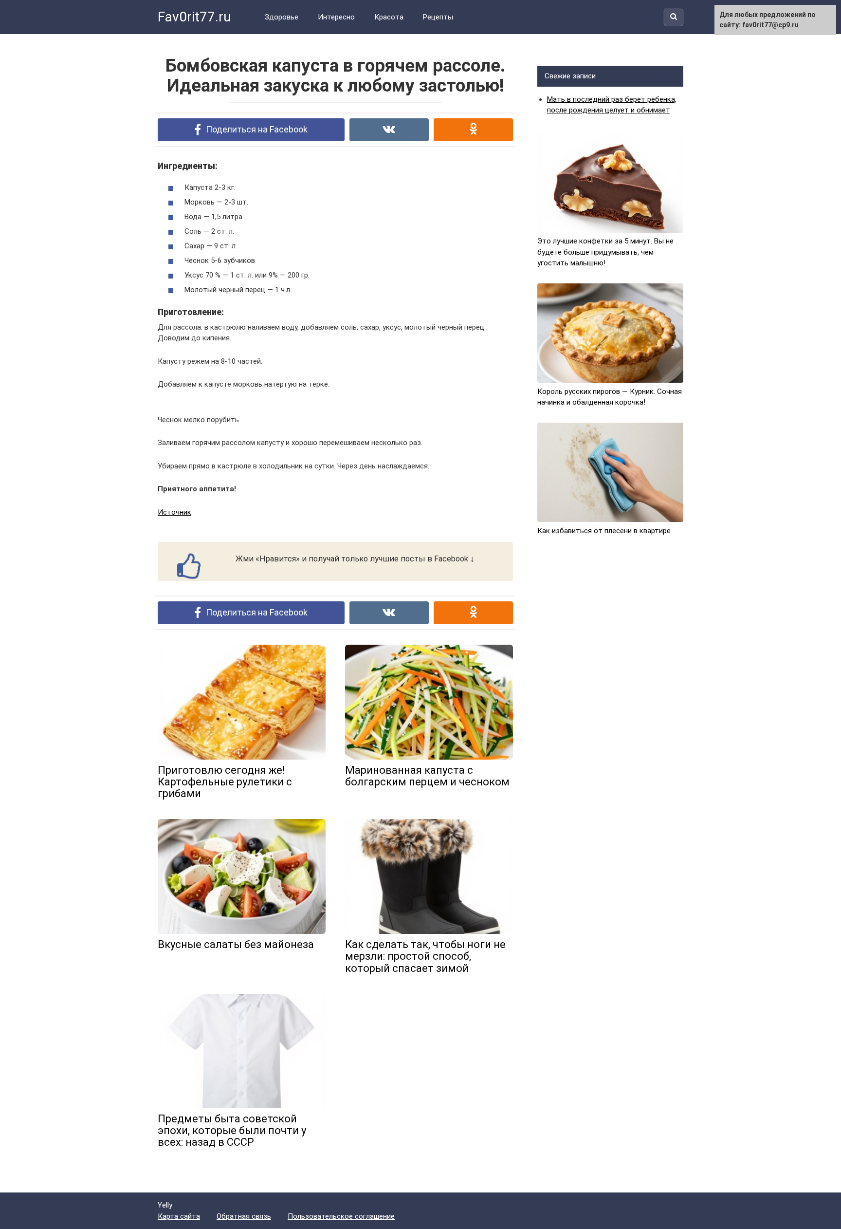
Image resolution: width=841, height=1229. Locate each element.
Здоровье (281, 17)
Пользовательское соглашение (341, 1216)
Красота (388, 17)
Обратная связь (244, 1216)
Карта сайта (179, 1216)
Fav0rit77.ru (194, 17)
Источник (174, 512)
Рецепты (438, 17)
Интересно (336, 17)
